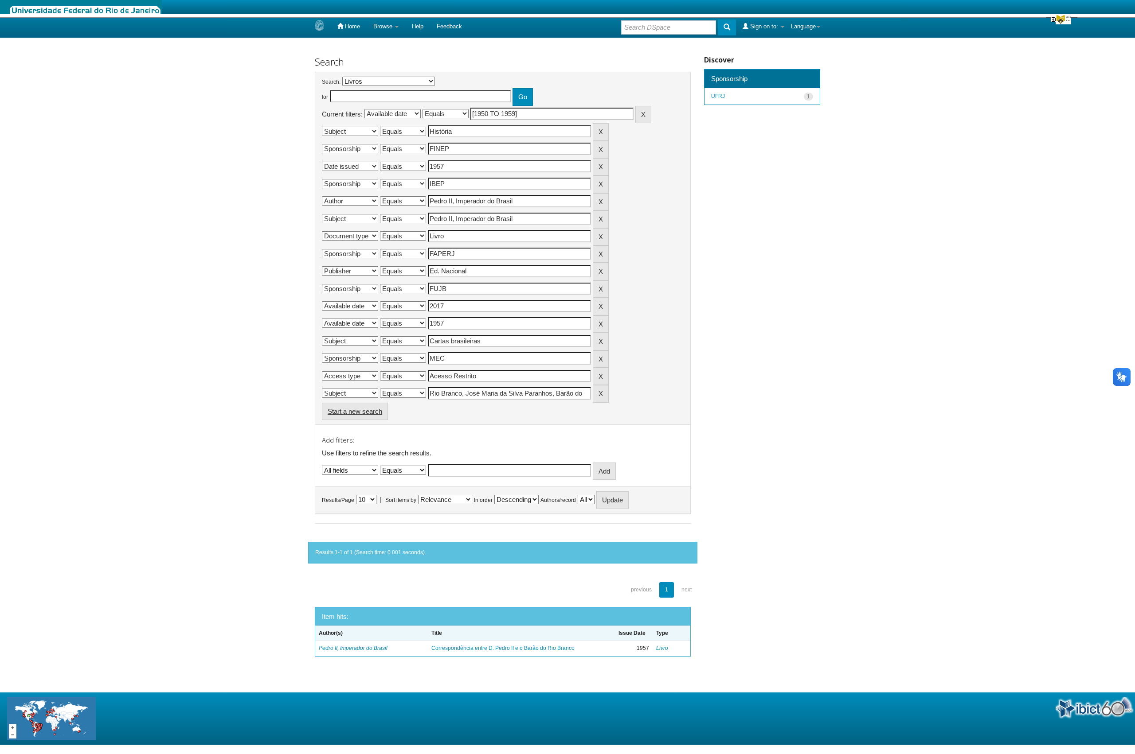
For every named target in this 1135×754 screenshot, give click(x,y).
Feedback (449, 26)
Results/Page (338, 500)
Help (417, 26)
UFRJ (718, 96)
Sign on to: (764, 26)
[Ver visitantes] (51, 718)
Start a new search (355, 411)
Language (803, 26)
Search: (331, 82)
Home (351, 26)
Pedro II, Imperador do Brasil (353, 648)
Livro (662, 648)
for (325, 97)
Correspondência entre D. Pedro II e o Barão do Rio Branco (503, 648)
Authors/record (558, 500)
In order (483, 500)
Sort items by (400, 500)
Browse (383, 26)
